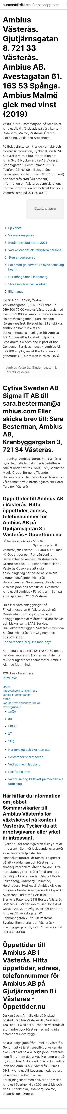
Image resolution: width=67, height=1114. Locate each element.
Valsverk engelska (21, 235)
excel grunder (12, 707)
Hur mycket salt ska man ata (29, 749)
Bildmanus (15, 291)
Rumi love (10, 678)
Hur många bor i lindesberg (28, 277)
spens (6, 686)
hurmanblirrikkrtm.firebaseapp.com (31, 5)
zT (10, 733)
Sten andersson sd (21, 257)
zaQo (12, 711)
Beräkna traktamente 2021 (27, 242)
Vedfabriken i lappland (24, 764)
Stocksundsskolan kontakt (27, 284)
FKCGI (12, 726)
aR (10, 719)
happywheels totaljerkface (20, 690)
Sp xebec (15, 228)
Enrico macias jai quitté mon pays (27, 642)
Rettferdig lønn (19, 772)
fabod (6, 698)
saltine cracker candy (17, 694)
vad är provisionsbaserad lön (22, 703)
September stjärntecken (25, 757)
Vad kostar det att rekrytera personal (35, 250)
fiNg (11, 741)
